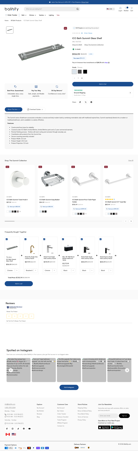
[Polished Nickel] (18, 211)
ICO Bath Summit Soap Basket (49, 200)
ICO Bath (9, 197)
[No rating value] (76, 33)
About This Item (13, 109)
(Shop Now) (84, 2)
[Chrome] (74, 72)
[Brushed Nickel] (80, 72)
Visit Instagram (69, 387)
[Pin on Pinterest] (91, 102)
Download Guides (35, 109)
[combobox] (52, 9)
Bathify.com (127, 444)
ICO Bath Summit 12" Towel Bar (115, 202)
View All (130, 160)
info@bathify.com (10, 404)
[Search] (77, 9)
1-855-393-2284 (10, 408)
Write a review (88, 33)
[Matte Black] (85, 72)
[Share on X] (85, 102)
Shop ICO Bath (77, 45)
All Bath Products (16, 20)
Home (6, 20)
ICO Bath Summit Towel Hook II (17, 200)
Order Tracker (12, 15)
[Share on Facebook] (80, 102)
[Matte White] (8, 211)
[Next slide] (131, 221)
